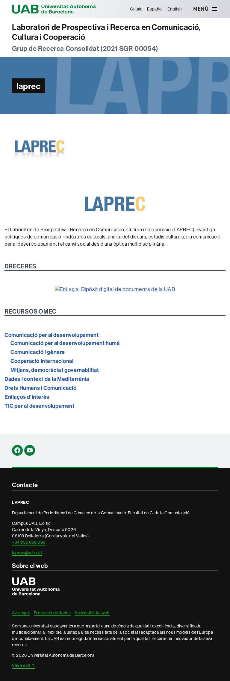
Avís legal (21, 612)
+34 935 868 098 (29, 542)
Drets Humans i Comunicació (40, 387)
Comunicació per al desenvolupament (51, 335)
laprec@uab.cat (27, 552)
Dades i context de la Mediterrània (46, 379)
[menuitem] (136, 9)
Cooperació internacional (41, 361)
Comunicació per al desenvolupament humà (64, 343)
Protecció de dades (52, 612)
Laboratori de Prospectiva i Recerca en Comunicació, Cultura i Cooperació (106, 32)
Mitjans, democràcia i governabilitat (54, 370)
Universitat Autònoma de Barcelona (54, 8)
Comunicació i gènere (37, 352)
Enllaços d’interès (26, 396)
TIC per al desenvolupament (39, 405)
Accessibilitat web (92, 612)
